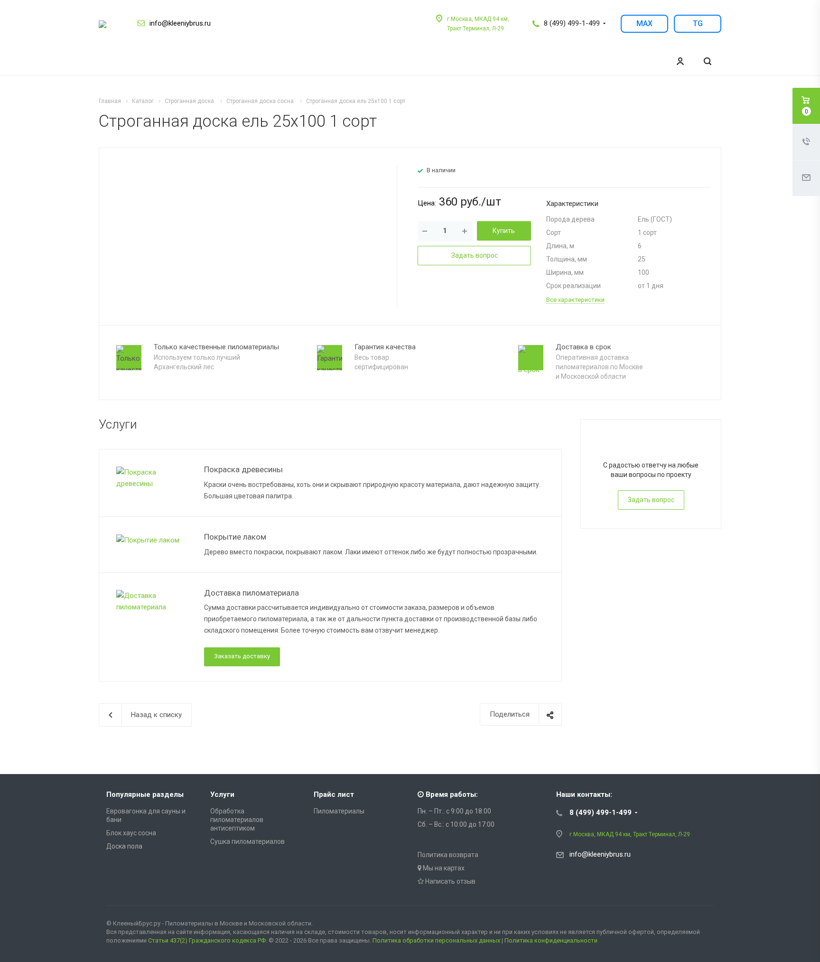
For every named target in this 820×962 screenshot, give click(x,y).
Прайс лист (334, 794)
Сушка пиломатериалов (247, 841)
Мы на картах (443, 868)
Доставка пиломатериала (251, 593)
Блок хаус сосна (131, 833)
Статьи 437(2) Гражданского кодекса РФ (207, 940)
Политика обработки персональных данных (436, 940)
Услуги (222, 794)
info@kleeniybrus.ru (180, 23)
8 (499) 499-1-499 (572, 23)
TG (698, 23)
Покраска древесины (243, 469)
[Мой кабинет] (680, 61)
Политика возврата (448, 855)
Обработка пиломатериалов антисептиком (236, 819)
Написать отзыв (449, 881)
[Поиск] (707, 61)
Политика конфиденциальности (550, 940)
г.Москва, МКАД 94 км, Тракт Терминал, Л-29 (629, 834)
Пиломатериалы (339, 811)
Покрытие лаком (235, 537)
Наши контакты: (584, 794)
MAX (644, 23)
